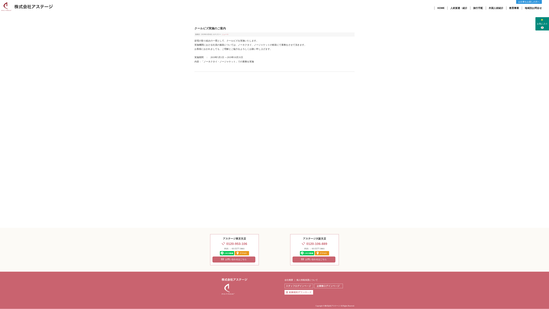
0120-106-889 (316, 244)
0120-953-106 (236, 244)
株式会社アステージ (332, 306)
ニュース (225, 34)
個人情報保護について (307, 280)
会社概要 (289, 280)
